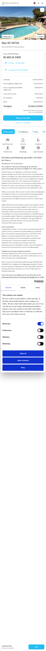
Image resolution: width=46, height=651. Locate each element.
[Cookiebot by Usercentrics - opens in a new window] (34, 281)
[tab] (8, 131)
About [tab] (38, 287)
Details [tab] (23, 287)
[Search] (38, 3)
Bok (36, 647)
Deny (23, 367)
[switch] (40, 330)
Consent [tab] (8, 287)
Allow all (23, 353)
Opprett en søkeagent (23, 123)
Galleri (41, 37)
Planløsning (6, 37)
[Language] (34, 3)
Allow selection (23, 360)
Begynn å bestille (23, 118)
